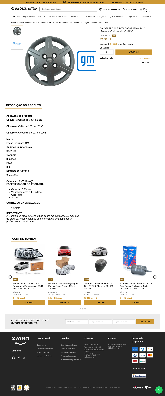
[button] (80, 308)
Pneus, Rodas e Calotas (28, 23)
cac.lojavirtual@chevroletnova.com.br (94, 350)
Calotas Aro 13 (45, 23)
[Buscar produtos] (95, 9)
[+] (110, 52)
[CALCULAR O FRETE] (145, 62)
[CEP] (119, 61)
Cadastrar (145, 322)
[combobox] (68, 9)
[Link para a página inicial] (13, 22)
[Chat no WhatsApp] (159, 390)
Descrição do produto (23, 105)
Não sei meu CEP (145, 58)
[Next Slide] (155, 277)
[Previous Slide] (10, 277)
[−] (103, 52)
